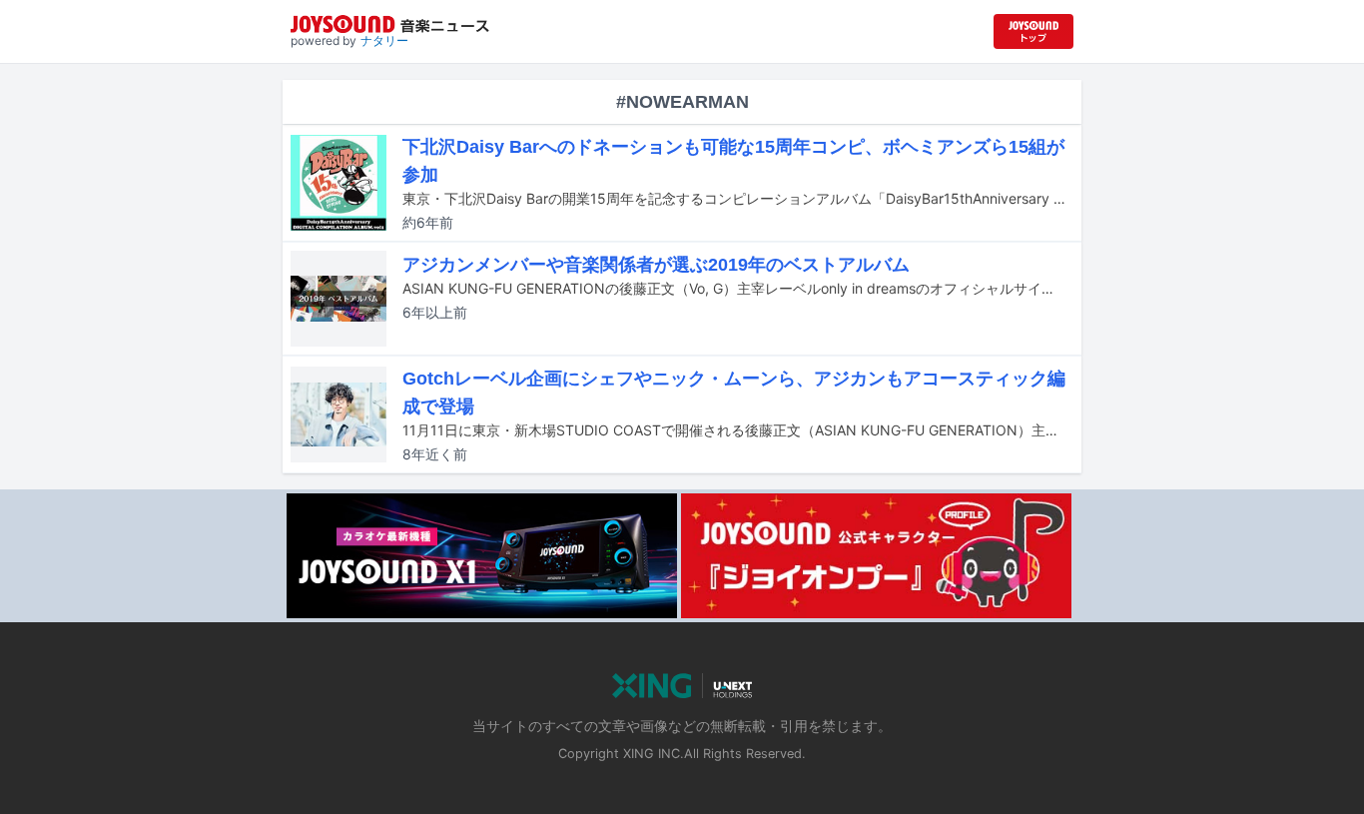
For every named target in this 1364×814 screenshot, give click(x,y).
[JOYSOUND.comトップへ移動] (1033, 31)
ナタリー (384, 40)
